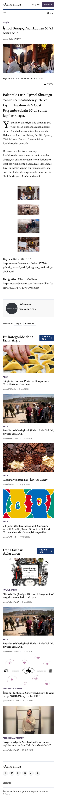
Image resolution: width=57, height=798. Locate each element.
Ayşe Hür (12, 537)
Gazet (8, 794)
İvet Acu (12, 389)
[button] (7, 783)
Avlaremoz (15, 39)
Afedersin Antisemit (13, 738)
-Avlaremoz (15, 791)
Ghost (45, 791)
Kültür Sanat (10, 590)
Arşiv (6, 22)
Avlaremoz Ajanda (12, 688)
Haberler (29, 323)
